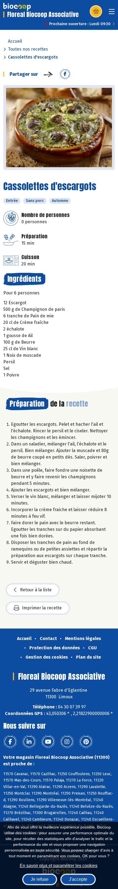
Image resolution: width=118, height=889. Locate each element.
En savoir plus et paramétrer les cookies (58, 865)
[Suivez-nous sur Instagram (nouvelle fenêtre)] (67, 742)
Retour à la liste (36, 589)
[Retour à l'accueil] (17, 7)
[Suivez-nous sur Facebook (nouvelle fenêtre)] (10, 742)
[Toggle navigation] (112, 13)
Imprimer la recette (42, 607)
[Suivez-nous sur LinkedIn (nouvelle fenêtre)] (29, 742)
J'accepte (78, 879)
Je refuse (40, 879)
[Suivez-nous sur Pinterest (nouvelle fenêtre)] (86, 742)
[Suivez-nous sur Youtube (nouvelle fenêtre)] (48, 742)
